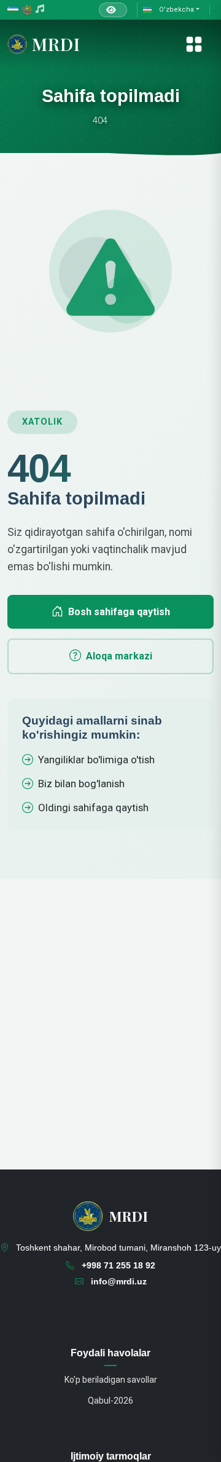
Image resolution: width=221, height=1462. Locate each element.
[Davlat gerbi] (27, 10)
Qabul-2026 (110, 1400)
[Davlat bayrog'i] (12, 10)
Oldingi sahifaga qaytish (93, 807)
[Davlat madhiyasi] (40, 9)
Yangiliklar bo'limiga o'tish (96, 759)
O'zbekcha (175, 10)
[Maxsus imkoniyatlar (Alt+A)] (113, 9)
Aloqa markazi (119, 656)
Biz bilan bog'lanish (81, 783)
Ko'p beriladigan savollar (110, 1379)
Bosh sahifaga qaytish (119, 612)
